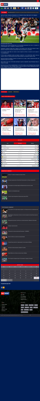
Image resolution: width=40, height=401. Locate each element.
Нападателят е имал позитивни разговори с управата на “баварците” (6, 134)
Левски (22, 305)
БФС (22, 309)
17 (9, 275)
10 (9, 273)
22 (36, 275)
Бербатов (27, 307)
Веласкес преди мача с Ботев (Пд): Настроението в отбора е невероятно (21, 180)
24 (9, 277)
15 (36, 273)
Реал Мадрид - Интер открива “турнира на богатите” (19, 134)
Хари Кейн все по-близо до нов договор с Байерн (17, 253)
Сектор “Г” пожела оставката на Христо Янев (16, 174)
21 (31, 275)
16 (3, 275)
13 (25, 273)
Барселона (10, 91)
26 (20, 277)
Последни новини (7, 207)
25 (15, 277)
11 (15, 273)
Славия (36, 305)
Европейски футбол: (11, 12)
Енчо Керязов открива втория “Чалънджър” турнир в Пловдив (20, 258)
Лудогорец (31, 305)
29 (36, 277)
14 (31, 273)
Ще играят (20, 143)
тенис (31, 307)
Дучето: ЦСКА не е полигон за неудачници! (16, 236)
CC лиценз (21, 315)
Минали (32, 143)
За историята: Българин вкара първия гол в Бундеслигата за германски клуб (23, 209)
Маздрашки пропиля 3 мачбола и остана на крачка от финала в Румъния (22, 220)
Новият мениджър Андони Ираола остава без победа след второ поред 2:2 (20, 116)
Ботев (31, 309)
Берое (22, 307)
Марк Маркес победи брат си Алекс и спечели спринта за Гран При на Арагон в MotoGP (23, 215)
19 (20, 275)
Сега (7, 143)
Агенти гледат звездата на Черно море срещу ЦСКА (18, 196)
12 (20, 273)
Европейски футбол (16, 16)
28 (31, 277)
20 (25, 275)
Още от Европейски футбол (8, 96)
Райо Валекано (16, 91)
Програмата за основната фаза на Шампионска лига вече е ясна (26, 12)
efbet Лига (35, 307)
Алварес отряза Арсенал (12, 225)
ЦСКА (26, 305)
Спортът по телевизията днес (14, 190)
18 (15, 275)
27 (25, 277)
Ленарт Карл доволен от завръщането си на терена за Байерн (20, 242)
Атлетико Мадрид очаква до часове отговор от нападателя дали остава (6, 116)
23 (3, 277)
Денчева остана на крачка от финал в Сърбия (17, 247)
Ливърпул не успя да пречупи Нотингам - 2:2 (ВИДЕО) (18, 231)
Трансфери (26, 309)
